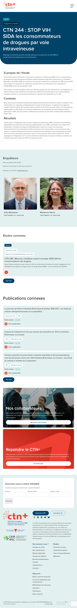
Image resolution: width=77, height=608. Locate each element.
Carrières (36, 568)
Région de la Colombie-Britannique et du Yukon (19, 254)
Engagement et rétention (11, 24)
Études (56, 544)
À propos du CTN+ (39, 547)
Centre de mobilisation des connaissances (41, 581)
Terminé (6, 19)
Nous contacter (38, 594)
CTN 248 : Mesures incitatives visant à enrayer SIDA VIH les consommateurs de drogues (33, 260)
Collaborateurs (37, 565)
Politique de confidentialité (49, 603)
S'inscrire (9, 501)
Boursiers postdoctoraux (41, 559)
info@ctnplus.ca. (22, 170)
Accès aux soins (10, 316)
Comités (35, 562)
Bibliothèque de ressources (42, 585)
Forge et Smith (60, 604)
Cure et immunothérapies (61, 553)
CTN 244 (17, 320)
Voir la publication (14, 324)
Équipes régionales (39, 553)
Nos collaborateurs (39, 550)
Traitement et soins (16, 339)
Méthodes (56, 556)
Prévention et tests (11, 250)
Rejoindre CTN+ (40, 513)
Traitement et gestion (60, 550)
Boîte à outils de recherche (41, 577)
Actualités (36, 588)
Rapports (8, 245)
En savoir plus (38, 463)
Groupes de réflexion (39, 556)
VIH (19, 316)
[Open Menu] (72, 6)
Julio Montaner (11, 212)
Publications (37, 591)
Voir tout (9, 281)
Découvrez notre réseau (38, 422)
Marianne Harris (47, 212)
